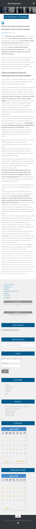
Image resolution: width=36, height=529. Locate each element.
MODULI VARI (9, 415)
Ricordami (6, 368)
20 (13, 449)
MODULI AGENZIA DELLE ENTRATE (17, 406)
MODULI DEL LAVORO (12, 409)
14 (17, 492)
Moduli (6, 293)
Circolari (7, 296)
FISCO (7, 385)
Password (4, 363)
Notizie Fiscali (9, 285)
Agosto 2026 (13, 429)
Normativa (7, 287)
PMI (6, 394)
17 (3, 496)
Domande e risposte (11, 291)
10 (3, 492)
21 (17, 496)
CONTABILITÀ (9, 387)
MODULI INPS (9, 413)
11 (6, 492)
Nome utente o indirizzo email (11, 358)
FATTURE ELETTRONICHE (10, 330)
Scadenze (7, 298)
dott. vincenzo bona (14, 3)
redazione (4, 33)
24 (3, 500)
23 (24, 496)
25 (6, 453)
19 (10, 496)
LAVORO (8, 389)
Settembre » (20, 461)
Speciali (7, 289)
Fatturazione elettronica (16, 17)
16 (24, 492)
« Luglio (6, 461)
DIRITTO (8, 391)
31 (3, 457)
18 (6, 496)
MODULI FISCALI (10, 411)
